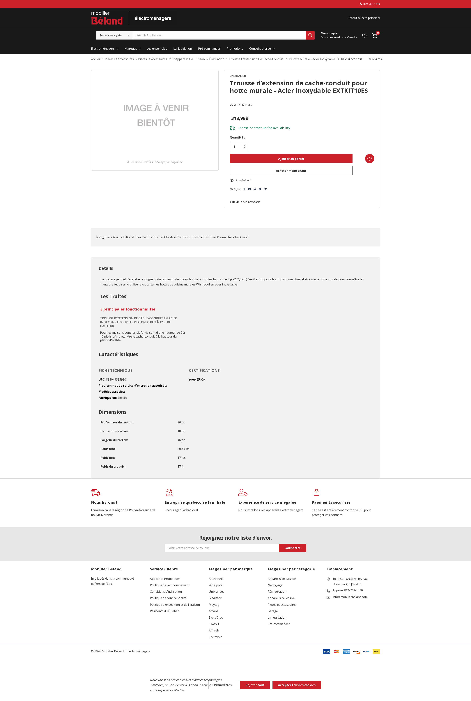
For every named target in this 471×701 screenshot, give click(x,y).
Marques (131, 49)
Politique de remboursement (170, 585)
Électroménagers (103, 49)
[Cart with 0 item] (374, 35)
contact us (258, 128)
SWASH (214, 624)
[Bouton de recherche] (310, 35)
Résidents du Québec (164, 611)
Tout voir (215, 637)
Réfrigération (277, 591)
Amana (213, 611)
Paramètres (223, 685)
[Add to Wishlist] (369, 158)
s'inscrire (352, 37)
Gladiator (215, 598)
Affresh (214, 630)
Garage (273, 611)
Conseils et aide (260, 49)
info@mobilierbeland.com (350, 597)
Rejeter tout (255, 685)
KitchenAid (216, 579)
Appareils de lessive (281, 598)
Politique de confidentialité (168, 598)
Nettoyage (275, 585)
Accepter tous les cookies (297, 685)
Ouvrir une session (332, 37)
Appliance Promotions (165, 579)
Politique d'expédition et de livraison (175, 604)
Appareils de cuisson (282, 579)
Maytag (214, 604)
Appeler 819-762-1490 (347, 590)
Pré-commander (279, 624)
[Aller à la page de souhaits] (364, 35)
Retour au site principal (364, 18)
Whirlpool (215, 585)
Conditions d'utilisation (166, 591)
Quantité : (237, 137)
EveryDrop (216, 617)
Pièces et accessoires (282, 604)
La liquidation (277, 617)
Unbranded (216, 591)
